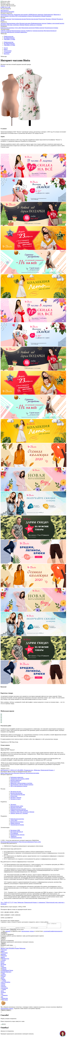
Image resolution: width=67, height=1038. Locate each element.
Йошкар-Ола (5, 958)
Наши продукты (9, 773)
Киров (2, 963)
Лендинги (3, 23)
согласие (7, 931)
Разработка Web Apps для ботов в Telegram (12, 25)
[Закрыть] (1, 1024)
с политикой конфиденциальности (52, 931)
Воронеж (3, 954)
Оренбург (3, 974)
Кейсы (6, 49)
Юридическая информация (26, 841)
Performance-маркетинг (7, 14)
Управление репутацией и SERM (23, 14)
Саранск (3, 983)
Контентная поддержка (16, 821)
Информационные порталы (38, 23)
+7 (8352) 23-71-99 (14, 770)
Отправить (4, 932)
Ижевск (3, 957)
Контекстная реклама (32, 19)
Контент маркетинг (38, 14)
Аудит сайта (17, 27)
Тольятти (3, 992)
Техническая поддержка (51, 27)
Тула (2, 993)
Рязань (3, 979)
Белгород (4, 949)
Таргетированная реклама (19, 19)
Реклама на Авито (15, 799)
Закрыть (3, 937)
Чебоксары (22, 948)
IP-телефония (7, 30)
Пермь (2, 977)
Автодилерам (7, 50)
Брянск (3, 951)
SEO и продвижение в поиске (23, 16)
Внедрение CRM (15, 830)
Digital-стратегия (39, 27)
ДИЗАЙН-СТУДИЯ (9, 39)
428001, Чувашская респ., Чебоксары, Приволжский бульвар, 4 (36, 770)
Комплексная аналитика (7, 27)
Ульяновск (5, 995)
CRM (2, 30)
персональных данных (27, 931)
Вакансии (22, 773)
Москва (3, 948)
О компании (7, 52)
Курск (2, 966)
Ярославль (5, 999)
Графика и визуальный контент (55, 23)
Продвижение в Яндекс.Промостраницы (21, 784)
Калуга (3, 961)
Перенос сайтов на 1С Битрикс (33, 25)
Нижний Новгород (6, 971)
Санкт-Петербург (10, 948)
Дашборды (29, 30)
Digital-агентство (8, 36)
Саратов (3, 985)
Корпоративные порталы (19, 30)
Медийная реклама (6, 19)
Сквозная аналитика (38, 30)
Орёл (3, 973)
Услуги (6, 47)
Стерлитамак (4, 988)
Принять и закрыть (6, 1010)
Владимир (5, 952)
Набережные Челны (7, 970)
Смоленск (3, 986)
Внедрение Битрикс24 (50, 30)
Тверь (2, 991)
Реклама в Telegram (51, 19)
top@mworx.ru (5, 10)
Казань (17, 948)
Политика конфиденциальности (10, 841)
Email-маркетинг (48, 14)
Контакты (6, 53)
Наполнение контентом (28, 27)
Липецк (4, 967)
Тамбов (4, 989)
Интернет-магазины (25, 23)
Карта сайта (37, 841)
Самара (4, 980)
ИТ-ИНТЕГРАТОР (9, 38)
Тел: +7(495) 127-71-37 (7, 902)
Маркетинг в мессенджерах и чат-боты (21, 783)
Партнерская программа (7, 11)
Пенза (3, 976)
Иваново (4, 955)
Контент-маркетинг (15, 780)
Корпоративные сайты (13, 23)
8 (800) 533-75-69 (5, 7)
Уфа (2, 996)
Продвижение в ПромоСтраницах (41, 16)
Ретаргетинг (41, 19)
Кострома (3, 964)
